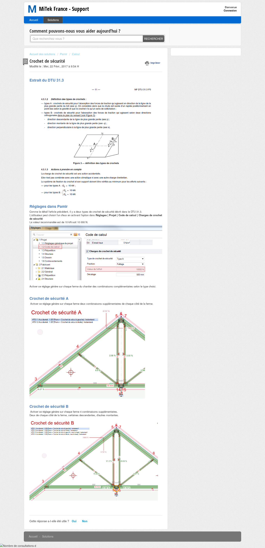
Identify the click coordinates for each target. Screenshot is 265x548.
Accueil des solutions (42, 54)
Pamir (63, 54)
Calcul (76, 54)
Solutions (53, 20)
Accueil (33, 20)
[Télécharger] (125, 229)
